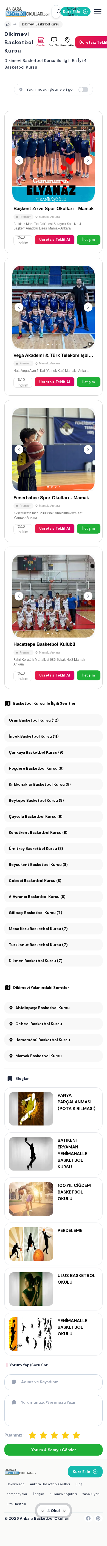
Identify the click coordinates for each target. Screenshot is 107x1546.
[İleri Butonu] (19, 160)
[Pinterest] (98, 1518)
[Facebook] (88, 1518)
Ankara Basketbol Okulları (50, 1484)
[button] (56, 11)
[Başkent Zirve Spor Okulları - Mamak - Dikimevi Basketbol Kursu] (53, 182)
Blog (78, 1484)
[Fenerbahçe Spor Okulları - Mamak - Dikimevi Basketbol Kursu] (53, 471)
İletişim (88, 239)
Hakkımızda (15, 1484)
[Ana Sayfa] (28, 11)
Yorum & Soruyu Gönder (53, 1450)
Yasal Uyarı (91, 1494)
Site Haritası (16, 1504)
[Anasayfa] (7, 24)
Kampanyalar (17, 1494)
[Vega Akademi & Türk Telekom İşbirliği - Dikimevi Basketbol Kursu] (53, 326)
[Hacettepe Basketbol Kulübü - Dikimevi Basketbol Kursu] (53, 618)
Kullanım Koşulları (63, 1494)
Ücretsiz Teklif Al (54, 239)
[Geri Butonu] (88, 160)
